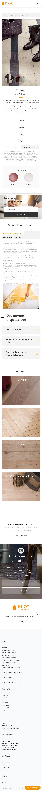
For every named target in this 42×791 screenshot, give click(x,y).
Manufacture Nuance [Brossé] (10, 660)
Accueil (6, 15)
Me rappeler (21, 583)
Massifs (17, 15)
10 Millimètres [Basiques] (9, 663)
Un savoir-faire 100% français (10, 728)
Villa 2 (3, 710)
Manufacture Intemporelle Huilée (11, 667)
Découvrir (21, 400)
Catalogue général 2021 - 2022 (10, 763)
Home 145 (5, 698)
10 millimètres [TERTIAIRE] (9, 650)
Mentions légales (6, 767)
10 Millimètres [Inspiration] (9, 658)
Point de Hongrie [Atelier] (9, 653)
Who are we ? (5, 783)
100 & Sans (5, 695)
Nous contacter (21, 591)
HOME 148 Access (7, 705)
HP (2, 700)
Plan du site (5, 770)
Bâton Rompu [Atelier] (8, 655)
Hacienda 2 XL (6, 708)
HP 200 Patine (5, 703)
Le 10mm (4, 723)
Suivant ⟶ (21, 215)
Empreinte (4, 648)
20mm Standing (6, 665)
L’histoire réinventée (7, 726)
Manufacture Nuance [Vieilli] (10, 677)
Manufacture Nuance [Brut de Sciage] (12, 672)
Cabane (28, 15)
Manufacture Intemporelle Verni (11, 682)
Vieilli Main (5, 670)
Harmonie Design (7, 680)
